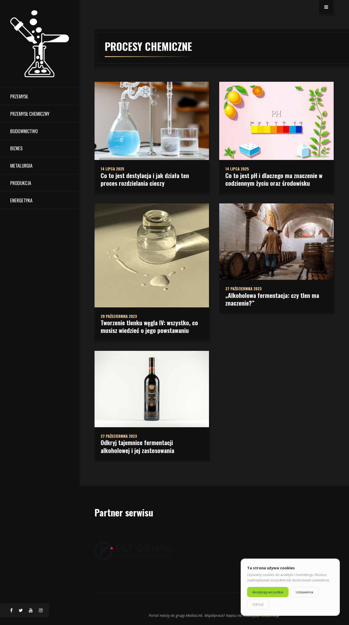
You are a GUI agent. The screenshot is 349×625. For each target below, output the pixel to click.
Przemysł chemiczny (29, 113)
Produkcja (20, 182)
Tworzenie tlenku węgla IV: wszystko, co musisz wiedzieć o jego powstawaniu (149, 326)
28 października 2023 (119, 316)
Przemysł (19, 96)
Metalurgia (21, 165)
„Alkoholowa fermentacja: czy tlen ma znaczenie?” (272, 299)
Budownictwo (24, 131)
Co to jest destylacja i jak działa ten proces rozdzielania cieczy (145, 179)
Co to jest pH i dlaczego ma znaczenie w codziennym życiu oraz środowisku (273, 179)
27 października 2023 (119, 436)
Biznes (16, 148)
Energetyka (21, 200)
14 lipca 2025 (112, 168)
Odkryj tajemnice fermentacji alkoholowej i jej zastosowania (137, 446)
